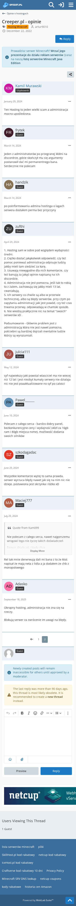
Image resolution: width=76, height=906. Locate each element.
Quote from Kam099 (26, 528)
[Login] (61, 5)
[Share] (70, 74)
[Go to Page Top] (69, 900)
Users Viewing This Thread (23, 820)
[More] (70, 101)
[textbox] (38, 736)
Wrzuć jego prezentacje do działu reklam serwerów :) (38, 53)
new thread (55, 697)
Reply (56, 771)
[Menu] (71, 5)
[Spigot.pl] (12, 5)
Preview (21, 771)
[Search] (51, 5)
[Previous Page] (31, 639)
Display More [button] (37, 550)
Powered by (38, 900)
